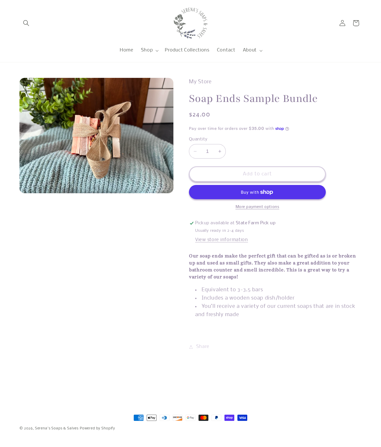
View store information (221, 239)
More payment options (257, 207)
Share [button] (202, 346)
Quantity (198, 139)
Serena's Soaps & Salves (57, 428)
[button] (26, 23)
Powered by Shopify (97, 428)
